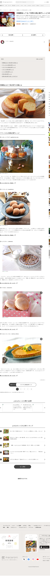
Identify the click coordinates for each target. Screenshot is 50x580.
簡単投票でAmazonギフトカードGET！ (25, 21)
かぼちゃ (37, 5)
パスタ (25, 5)
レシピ (13, 525)
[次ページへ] (31, 389)
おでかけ (25, 525)
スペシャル (31, 527)
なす (6, 5)
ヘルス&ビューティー (37, 525)
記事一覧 (44, 556)
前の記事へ (11, 35)
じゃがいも (29, 5)
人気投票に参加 (38, 527)
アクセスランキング (23, 527)
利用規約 (47, 560)
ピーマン (17, 5)
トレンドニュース (6, 525)
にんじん (42, 5)
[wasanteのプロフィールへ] (22, 41)
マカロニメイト (14, 527)
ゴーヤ (22, 5)
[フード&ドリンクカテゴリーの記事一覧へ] (18, 24)
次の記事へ (34, 35)
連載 (8, 527)
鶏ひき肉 (13, 5)
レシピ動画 (46, 2)
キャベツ (9, 5)
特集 (4, 527)
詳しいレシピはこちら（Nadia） (7, 183)
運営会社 (44, 560)
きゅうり (33, 5)
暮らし (30, 525)
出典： (3, 271)
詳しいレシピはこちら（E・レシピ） (8, 283)
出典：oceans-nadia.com (4, 173)
